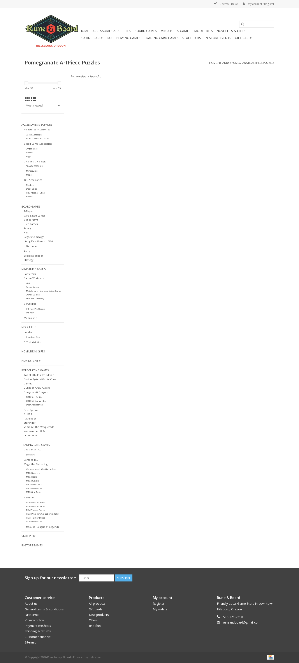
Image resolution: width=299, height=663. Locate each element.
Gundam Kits (33, 337)
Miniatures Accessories (37, 129)
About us (31, 603)
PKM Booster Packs (35, 506)
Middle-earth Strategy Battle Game (43, 291)
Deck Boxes (31, 188)
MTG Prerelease (34, 488)
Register (158, 603)
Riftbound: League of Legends (41, 526)
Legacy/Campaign (34, 236)
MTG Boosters (33, 473)
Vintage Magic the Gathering (41, 469)
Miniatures (31, 170)
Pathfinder (30, 418)
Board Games (145, 31)
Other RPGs (30, 435)
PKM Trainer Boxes (35, 517)
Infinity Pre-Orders (35, 309)
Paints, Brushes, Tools (37, 138)
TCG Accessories (33, 179)
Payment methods (38, 626)
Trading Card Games (161, 38)
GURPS (28, 414)
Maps (29, 174)
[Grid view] (27, 99)
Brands (224, 63)
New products (99, 615)
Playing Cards (92, 38)
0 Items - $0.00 (228, 4)
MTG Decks (31, 476)
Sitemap (30, 642)
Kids (26, 232)
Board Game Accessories (38, 143)
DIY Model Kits (32, 342)
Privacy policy (34, 620)
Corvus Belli (30, 303)
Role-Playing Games (124, 38)
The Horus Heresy (35, 298)
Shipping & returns (38, 631)
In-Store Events (218, 38)
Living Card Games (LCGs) (38, 241)
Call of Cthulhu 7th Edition (39, 375)
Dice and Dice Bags (35, 161)
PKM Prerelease (34, 521)
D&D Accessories (34, 404)
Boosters (30, 454)
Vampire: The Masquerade (39, 426)
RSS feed (95, 626)
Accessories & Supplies (112, 31)
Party (27, 251)
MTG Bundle (32, 480)
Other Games (33, 294)
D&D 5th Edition (34, 397)
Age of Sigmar (33, 287)
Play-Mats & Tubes (35, 192)
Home (84, 31)
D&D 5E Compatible (36, 401)
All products (97, 603)
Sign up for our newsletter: (50, 578)
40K (28, 283)
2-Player (28, 211)
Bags (28, 156)
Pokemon (29, 497)
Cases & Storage (34, 134)
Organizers (31, 148)
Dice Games (31, 224)
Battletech (30, 274)
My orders (160, 609)
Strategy (28, 259)
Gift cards (244, 38)
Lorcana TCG (31, 459)
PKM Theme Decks (35, 510)
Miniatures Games (175, 31)
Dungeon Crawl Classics (37, 387)
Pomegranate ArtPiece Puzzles (253, 63)
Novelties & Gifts (231, 31)
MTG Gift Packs (33, 492)
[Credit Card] (269, 657)
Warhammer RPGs (34, 431)
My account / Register (260, 4)
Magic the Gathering (35, 464)
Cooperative (31, 219)
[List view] (33, 99)
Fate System (31, 410)
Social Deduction (34, 255)
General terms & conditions (44, 609)
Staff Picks (191, 38)
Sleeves (29, 152)
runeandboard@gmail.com (241, 622)
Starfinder (29, 422)
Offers (93, 620)
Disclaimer (32, 615)
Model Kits (203, 31)
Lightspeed (95, 657)
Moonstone (30, 318)
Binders (30, 185)
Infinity (30, 312)
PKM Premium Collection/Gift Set (42, 513)
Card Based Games (34, 215)
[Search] (242, 24)
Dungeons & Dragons (36, 392)
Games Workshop (34, 278)
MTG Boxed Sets (34, 484)
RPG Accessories (33, 165)
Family (27, 228)
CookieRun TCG (33, 449)
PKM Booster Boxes (35, 502)
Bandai (28, 332)
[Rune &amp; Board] (51, 31)
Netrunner (31, 246)
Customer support (38, 637)
